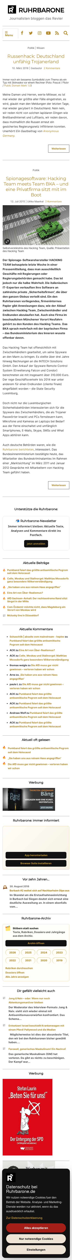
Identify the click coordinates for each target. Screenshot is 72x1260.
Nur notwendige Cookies (36, 1238)
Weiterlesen (59, 148)
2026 (12, 952)
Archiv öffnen (36, 943)
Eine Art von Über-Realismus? (25, 592)
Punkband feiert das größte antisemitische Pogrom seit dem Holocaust (37, 571)
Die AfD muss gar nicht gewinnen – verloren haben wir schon (38, 766)
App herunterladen (36, 855)
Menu (9, 35)
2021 (28, 960)
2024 (44, 952)
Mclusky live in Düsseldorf (23, 615)
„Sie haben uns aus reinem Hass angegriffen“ (34, 587)
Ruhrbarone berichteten (18, 449)
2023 (59, 952)
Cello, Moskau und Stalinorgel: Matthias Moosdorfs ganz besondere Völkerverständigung (38, 580)
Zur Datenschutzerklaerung (24, 1218)
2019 (59, 960)
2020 (44, 960)
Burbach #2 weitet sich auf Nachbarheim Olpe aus (39, 890)
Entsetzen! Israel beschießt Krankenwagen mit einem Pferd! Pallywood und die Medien (36, 1027)
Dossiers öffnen (14, 972)
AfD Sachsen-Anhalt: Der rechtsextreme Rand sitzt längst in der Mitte (37, 600)
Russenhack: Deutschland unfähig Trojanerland (35, 58)
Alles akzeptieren (36, 1228)
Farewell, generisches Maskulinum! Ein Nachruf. (37, 1048)
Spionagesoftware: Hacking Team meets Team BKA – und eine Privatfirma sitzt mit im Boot (36, 187)
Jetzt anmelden (36, 543)
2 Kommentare (52, 68)
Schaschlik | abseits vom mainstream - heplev (37, 636)
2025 (28, 952)
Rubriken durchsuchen (19, 968)
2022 (12, 960)
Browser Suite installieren (36, 863)
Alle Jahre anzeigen (17, 976)
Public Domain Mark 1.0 (17, 85)
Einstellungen (36, 1249)
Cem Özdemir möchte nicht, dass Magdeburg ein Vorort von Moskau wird (36, 608)
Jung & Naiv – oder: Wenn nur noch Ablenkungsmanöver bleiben (29, 1000)
